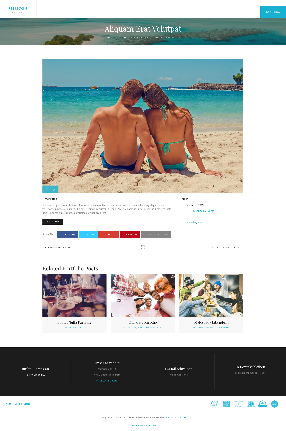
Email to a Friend (157, 234)
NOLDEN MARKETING (176, 417)
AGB (155, 425)
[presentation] (46, 189)
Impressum (134, 425)
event (201, 222)
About (9, 403)
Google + (110, 234)
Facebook (69, 234)
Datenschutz (146, 425)
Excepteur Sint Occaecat (226, 247)
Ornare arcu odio (143, 322)
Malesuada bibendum (211, 322)
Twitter (90, 234)
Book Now (273, 12)
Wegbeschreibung (107, 380)
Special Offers (22, 403)
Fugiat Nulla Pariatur (74, 322)
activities (191, 222)
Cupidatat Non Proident (59, 247)
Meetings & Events (203, 211)
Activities (130, 327)
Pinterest (131, 234)
